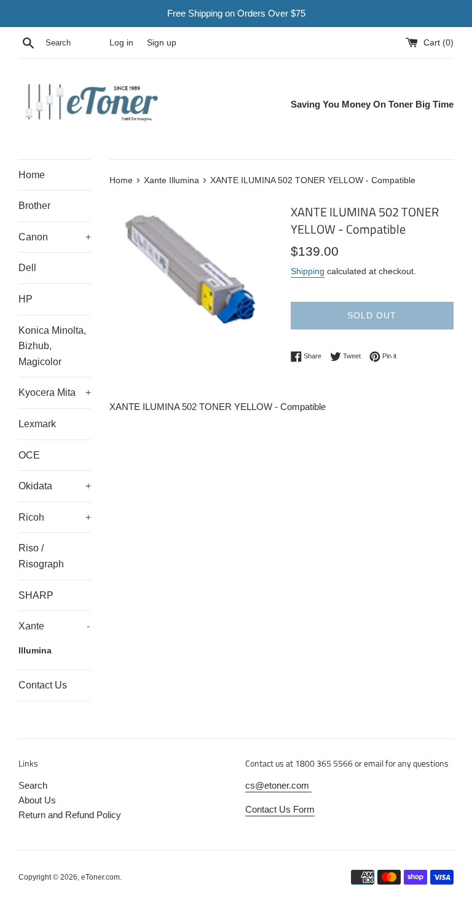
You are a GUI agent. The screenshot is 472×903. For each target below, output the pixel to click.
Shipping (307, 271)
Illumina (35, 650)
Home (31, 175)
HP (25, 299)
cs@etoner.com (278, 785)
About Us (37, 800)
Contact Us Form (280, 809)
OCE (29, 455)
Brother (34, 205)
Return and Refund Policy (69, 815)
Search (32, 785)
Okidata (54, 486)
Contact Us (42, 685)
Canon (54, 237)
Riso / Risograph (41, 556)
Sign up (161, 42)
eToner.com (100, 877)
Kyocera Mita (54, 392)
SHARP (35, 595)
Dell (27, 267)
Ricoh (54, 517)
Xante (54, 626)
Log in (121, 42)
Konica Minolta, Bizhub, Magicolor (52, 346)
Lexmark (37, 424)
